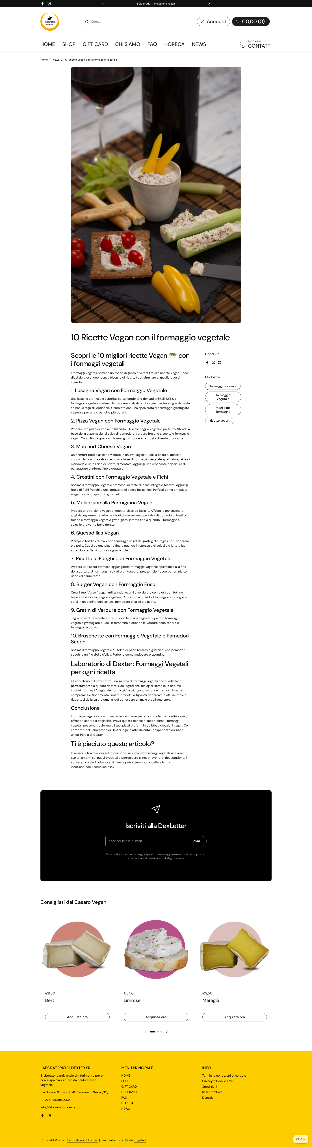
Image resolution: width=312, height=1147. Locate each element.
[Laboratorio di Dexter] (49, 22)
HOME (125, 1076)
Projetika (140, 1140)
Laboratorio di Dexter (82, 1140)
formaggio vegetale (223, 397)
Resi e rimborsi (212, 1092)
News (56, 60)
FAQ (124, 1098)
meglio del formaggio (223, 409)
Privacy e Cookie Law (217, 1081)
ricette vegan (219, 421)
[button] (251, 21)
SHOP (125, 1081)
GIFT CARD (129, 1087)
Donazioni (209, 1098)
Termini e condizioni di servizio (224, 1076)
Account (216, 21)
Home (44, 60)
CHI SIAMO (129, 1092)
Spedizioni (209, 1087)
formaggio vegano (223, 386)
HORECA (127, 1103)
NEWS (125, 1109)
